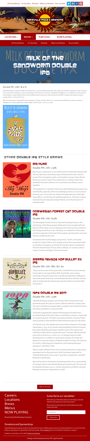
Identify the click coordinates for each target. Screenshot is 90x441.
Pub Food (44, 37)
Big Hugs (40, 163)
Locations (11, 37)
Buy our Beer (60, 4)
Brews (28, 37)
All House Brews (13, 4)
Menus (10, 408)
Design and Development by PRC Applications (45, 438)
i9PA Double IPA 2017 (49, 292)
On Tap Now (26, 4)
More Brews (45, 387)
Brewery (35, 4)
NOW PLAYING (64, 37)
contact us (47, 430)
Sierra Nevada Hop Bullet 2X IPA (57, 261)
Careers (11, 395)
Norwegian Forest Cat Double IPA (59, 213)
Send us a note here (34, 433)
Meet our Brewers (47, 4)
